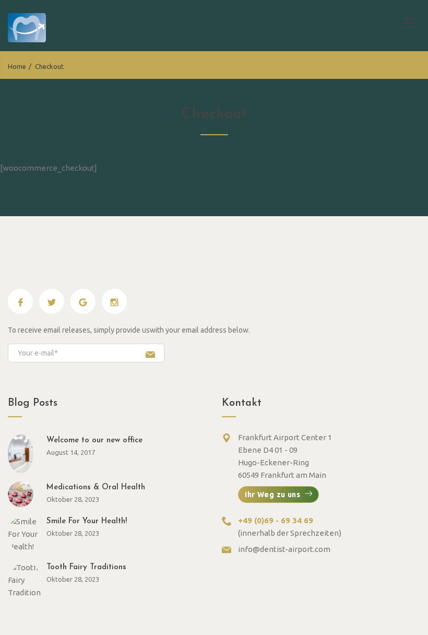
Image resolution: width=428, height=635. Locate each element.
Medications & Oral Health (95, 487)
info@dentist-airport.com (284, 549)
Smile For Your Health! (86, 521)
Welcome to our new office (94, 440)
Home (17, 66)
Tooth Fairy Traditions (86, 567)
